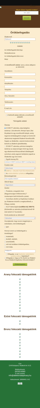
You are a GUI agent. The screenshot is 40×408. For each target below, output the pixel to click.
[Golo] (17, 42)
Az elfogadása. (20, 173)
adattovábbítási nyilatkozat (17, 173)
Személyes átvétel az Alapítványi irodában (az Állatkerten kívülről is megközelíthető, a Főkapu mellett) (19, 201)
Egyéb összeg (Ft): (12, 159)
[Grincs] (29, 42)
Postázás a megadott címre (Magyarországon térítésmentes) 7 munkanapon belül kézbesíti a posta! (16, 193)
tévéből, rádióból (11, 239)
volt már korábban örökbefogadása (17, 244)
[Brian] (21, 42)
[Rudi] (27, 42)
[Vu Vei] (15, 42)
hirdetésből (9, 236)
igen (7, 227)
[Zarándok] (11, 42)
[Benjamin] (13, 42)
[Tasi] (25, 42)
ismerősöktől (10, 242)
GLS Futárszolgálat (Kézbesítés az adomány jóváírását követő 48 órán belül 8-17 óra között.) (19, 209)
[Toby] (19, 42)
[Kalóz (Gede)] (23, 42)
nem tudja (9, 247)
